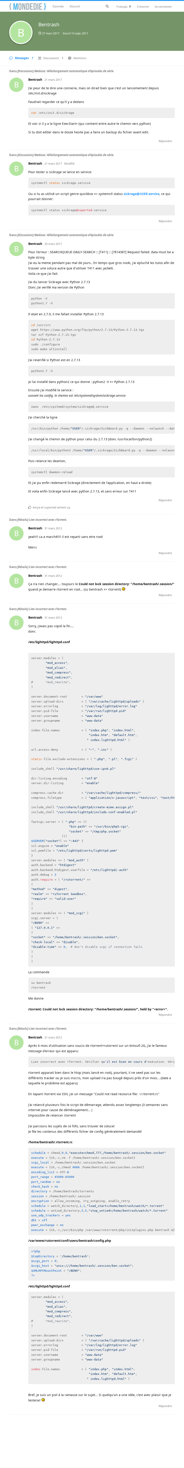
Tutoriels (58, 6)
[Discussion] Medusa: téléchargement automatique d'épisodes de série (65, 71)
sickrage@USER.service (141, 194)
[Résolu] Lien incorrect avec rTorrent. (42, 520)
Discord (75, 6)
